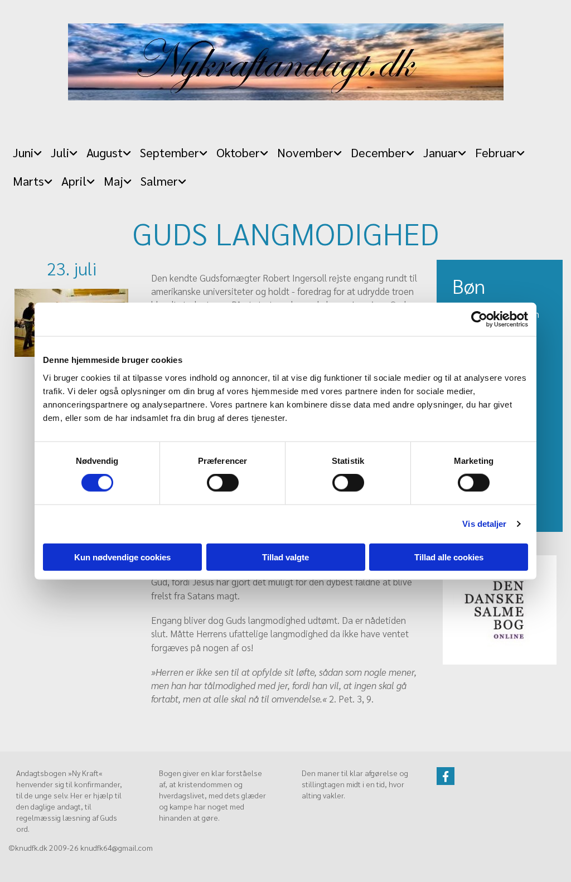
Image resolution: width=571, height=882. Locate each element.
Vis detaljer (484, 524)
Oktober (238, 152)
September (169, 152)
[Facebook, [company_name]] (445, 776)
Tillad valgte (285, 556)
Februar (495, 152)
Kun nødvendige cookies (122, 556)
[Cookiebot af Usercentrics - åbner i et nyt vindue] (479, 319)
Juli (60, 152)
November (305, 152)
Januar (440, 152)
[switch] (223, 483)
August (104, 152)
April (73, 180)
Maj (113, 180)
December (378, 152)
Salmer (159, 180)
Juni (23, 152)
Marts (28, 180)
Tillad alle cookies (448, 556)
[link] (27, 149)
